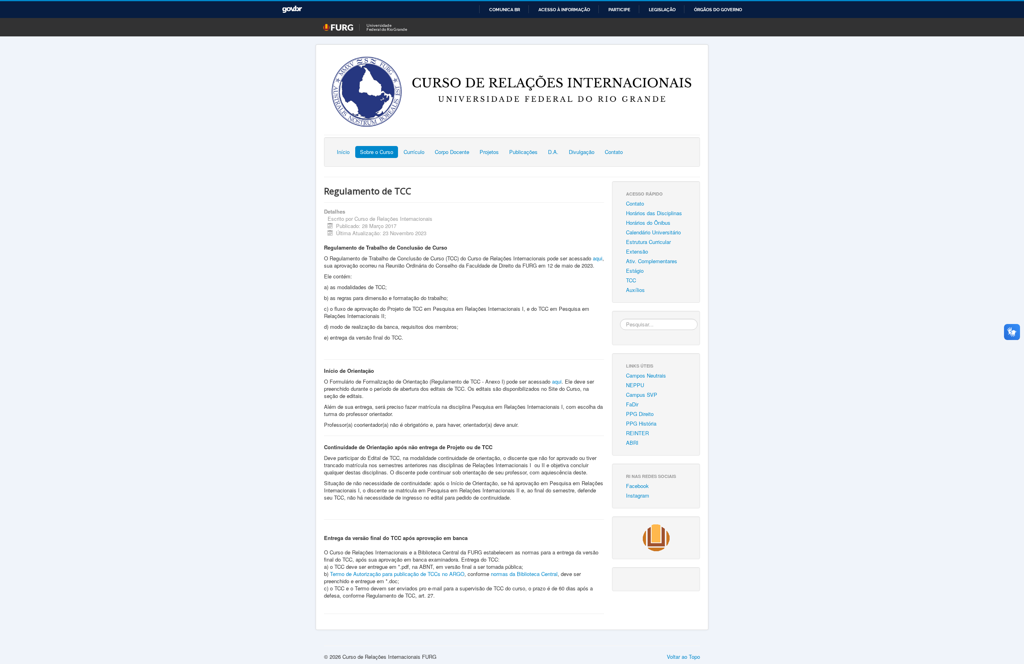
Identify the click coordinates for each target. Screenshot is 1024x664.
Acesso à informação (564, 9)
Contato (614, 152)
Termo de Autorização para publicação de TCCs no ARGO (397, 574)
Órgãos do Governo (718, 9)
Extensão (637, 251)
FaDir (632, 404)
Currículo (414, 152)
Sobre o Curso (376, 152)
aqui (597, 258)
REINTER (637, 433)
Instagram (637, 495)
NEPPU (635, 385)
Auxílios (635, 290)
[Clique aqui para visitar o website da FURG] (656, 537)
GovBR (292, 9)
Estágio (635, 270)
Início (343, 152)
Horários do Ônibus (648, 222)
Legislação (662, 9)
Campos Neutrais (646, 375)
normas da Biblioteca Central (524, 574)
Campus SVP (641, 394)
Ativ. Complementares (651, 261)
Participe (619, 9)
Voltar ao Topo (683, 656)
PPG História (641, 423)
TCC (631, 280)
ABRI (632, 442)
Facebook (637, 486)
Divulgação (581, 152)
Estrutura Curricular (648, 242)
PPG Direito (640, 414)
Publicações (523, 152)
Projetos (489, 152)
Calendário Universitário (653, 232)
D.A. (553, 152)
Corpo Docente (452, 152)
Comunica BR (504, 9)
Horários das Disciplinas (654, 213)
